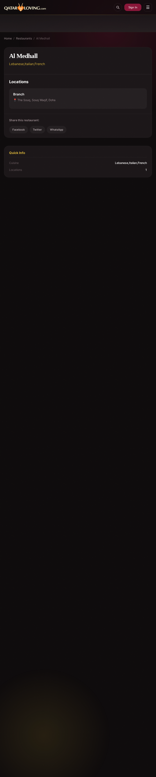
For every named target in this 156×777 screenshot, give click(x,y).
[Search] (118, 7)
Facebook (18, 129)
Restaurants (24, 38)
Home (8, 38)
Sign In (132, 7)
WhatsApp (56, 129)
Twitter (37, 129)
